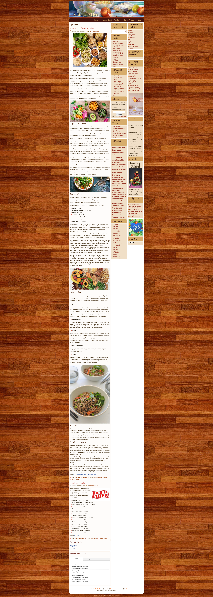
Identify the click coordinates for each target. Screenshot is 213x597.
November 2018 (117, 235)
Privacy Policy (133, 48)
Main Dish (121, 192)
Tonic (121, 215)
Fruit (121, 169)
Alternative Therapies (135, 68)
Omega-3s (116, 197)
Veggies (115, 217)
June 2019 (115, 228)
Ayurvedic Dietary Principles (119, 93)
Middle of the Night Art (135, 212)
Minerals (114, 195)
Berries (121, 147)
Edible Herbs (116, 49)
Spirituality (132, 34)
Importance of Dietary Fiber (82, 28)
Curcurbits (120, 160)
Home (96, 20)
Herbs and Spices (119, 183)
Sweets (115, 212)
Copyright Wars (133, 46)
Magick (131, 32)
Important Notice (118, 85)
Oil (112, 196)
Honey (119, 186)
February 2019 (117, 230)
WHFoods (77, 536)
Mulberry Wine (76, 571)
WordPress (100, 595)
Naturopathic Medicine (81, 477)
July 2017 (115, 248)
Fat (120, 167)
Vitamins (121, 217)
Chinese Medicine (118, 43)
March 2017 (116, 253)
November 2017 (117, 241)
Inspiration (132, 38)
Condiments (117, 157)
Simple (114, 203)
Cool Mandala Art (134, 205)
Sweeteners (119, 210)
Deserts (114, 162)
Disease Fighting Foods (118, 79)
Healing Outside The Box (111, 20)
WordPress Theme (107, 595)
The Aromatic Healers (135, 89)
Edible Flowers (117, 47)
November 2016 (117, 258)
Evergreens (115, 167)
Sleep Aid (120, 203)
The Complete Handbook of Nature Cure (84, 475)
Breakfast (120, 153)
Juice (118, 190)
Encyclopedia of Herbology (133, 74)
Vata (124, 215)
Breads (114, 152)
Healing (131, 36)
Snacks (122, 206)
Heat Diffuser (120, 181)
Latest (76, 559)
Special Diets (116, 61)
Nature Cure (120, 194)
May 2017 (115, 251)
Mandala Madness (134, 210)
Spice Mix (119, 208)
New (139, 20)
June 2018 (115, 237)
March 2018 (116, 239)
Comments (103, 559)
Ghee (124, 170)
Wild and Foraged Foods (118, 65)
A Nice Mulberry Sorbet (78, 575)
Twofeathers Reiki (134, 91)
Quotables (115, 57)
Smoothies (115, 206)
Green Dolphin (133, 213)
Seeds (123, 201)
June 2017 (115, 249)
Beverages (116, 150)
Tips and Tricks (117, 63)
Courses (115, 589)
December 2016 (117, 256)
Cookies (114, 160)
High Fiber (105, 477)
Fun (130, 41)
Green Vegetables (116, 176)
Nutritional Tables (80, 538)
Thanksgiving (115, 215)
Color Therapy (133, 71)
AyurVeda (115, 42)
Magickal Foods (133, 85)
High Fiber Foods (77, 483)
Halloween (119, 179)
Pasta (121, 197)
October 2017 (116, 242)
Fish (123, 167)
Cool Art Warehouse (135, 217)
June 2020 (115, 227)
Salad (121, 199)
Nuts (124, 194)
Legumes (114, 192)
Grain (114, 175)
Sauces (114, 201)
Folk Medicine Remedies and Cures (135, 77)
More (130, 43)
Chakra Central (133, 70)
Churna (119, 155)
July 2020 (115, 225)
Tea (119, 212)
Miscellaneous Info (118, 52)
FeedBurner (122, 117)
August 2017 (116, 246)
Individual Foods (117, 50)
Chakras (114, 155)
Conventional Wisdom (119, 45)
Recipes (115, 59)
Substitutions (117, 87)
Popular (90, 559)
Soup (114, 208)
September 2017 (117, 244)
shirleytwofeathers (94, 31)
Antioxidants (115, 148)
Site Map (131, 45)
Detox (119, 162)
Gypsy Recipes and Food (134, 83)
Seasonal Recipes (134, 87)
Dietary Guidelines (98, 477)
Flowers (115, 169)
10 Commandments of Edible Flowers (120, 89)
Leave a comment (76, 479)
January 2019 (116, 232)
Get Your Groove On (135, 206)
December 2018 (117, 234)
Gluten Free (117, 172)
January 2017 (116, 255)
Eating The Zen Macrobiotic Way (118, 82)
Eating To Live (85, 14)
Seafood (119, 201)
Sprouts (114, 210)
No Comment (85, 564)
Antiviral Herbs (76, 562)
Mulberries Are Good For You (80, 566)
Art (130, 39)
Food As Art (132, 80)
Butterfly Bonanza (134, 215)
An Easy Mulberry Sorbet (79, 580)
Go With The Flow (134, 208)
